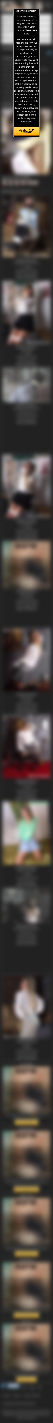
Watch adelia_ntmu (26, 1253)
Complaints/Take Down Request (18, 1403)
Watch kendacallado (26, 1189)
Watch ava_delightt (26, 1122)
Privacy (16, 1395)
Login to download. (12, 97)
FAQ (40, 1387)
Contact (6, 1395)
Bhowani (9, 63)
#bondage (13, 74)
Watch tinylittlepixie (26, 1315)
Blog (24, 1387)
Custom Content (31, 1395)
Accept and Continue (26, 131)
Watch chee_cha (26, 1379)
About (32, 1387)
